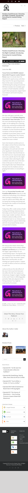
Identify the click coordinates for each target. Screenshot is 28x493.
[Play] (4, 61)
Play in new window (13, 64)
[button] (3, 350)
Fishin (7, 305)
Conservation (20, 303)
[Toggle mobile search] (21, 5)
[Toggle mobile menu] (25, 5)
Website (14, 305)
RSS (10, 69)
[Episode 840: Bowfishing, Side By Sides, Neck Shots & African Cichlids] (21, 350)
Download (5, 66)
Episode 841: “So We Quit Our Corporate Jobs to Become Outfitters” (12, 370)
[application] (14, 61)
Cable (5, 303)
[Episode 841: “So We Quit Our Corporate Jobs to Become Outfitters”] (7, 350)
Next (22, 26)
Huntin (10, 305)
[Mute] (19, 61)
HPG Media (19, 464)
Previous (17, 26)
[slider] (23, 61)
